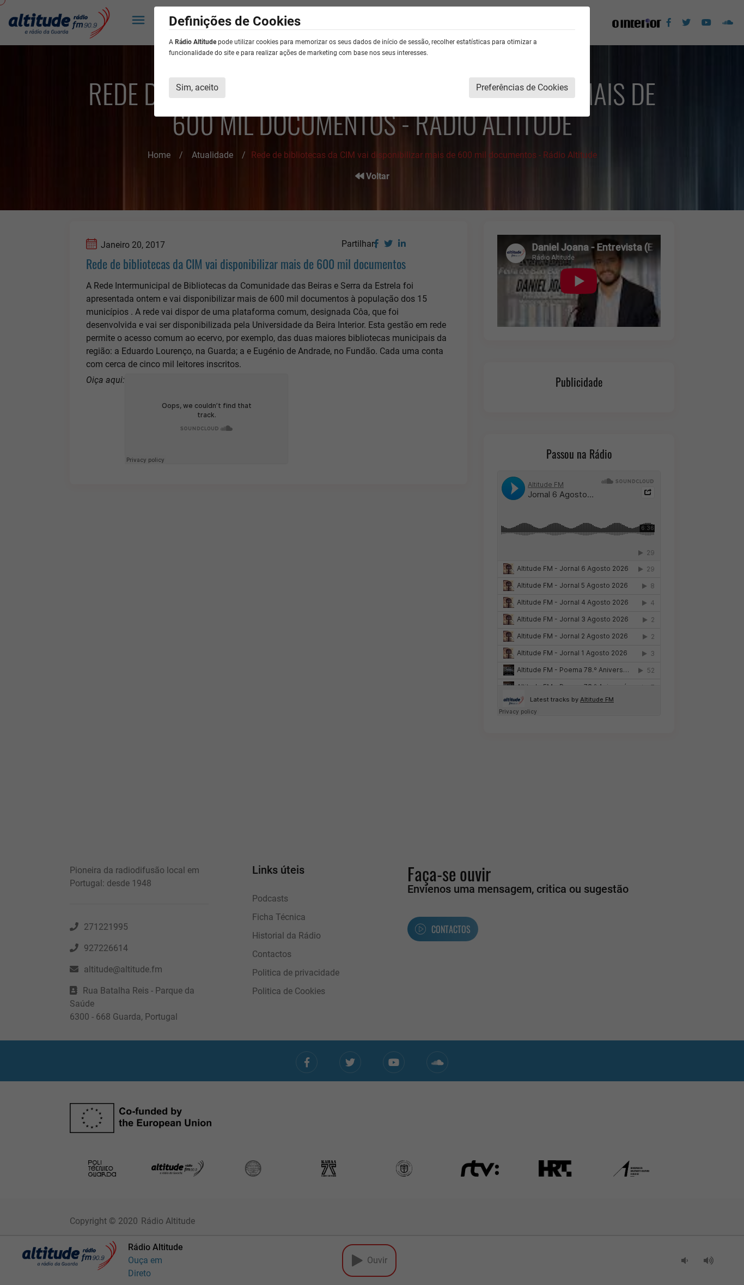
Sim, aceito (197, 87)
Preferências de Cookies (522, 87)
